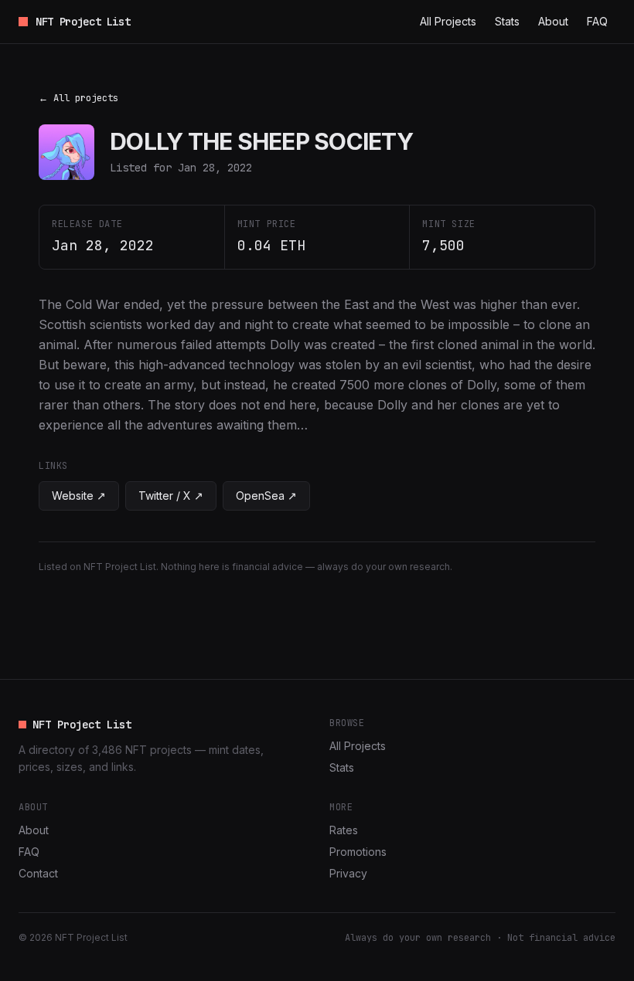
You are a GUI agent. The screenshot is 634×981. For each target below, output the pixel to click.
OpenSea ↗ (266, 495)
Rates (343, 830)
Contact (38, 873)
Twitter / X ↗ (170, 495)
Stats (507, 21)
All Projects (448, 21)
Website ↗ (79, 495)
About (553, 21)
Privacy (348, 873)
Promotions (358, 851)
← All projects (78, 98)
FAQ (597, 21)
